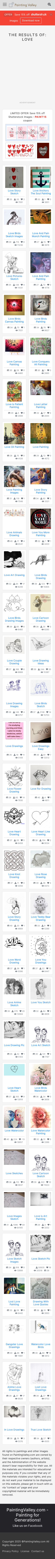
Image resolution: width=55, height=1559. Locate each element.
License (25, 1551)
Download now (31, 20)
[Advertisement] (27, 72)
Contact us (37, 1551)
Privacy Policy (10, 1551)
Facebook (35, 1526)
